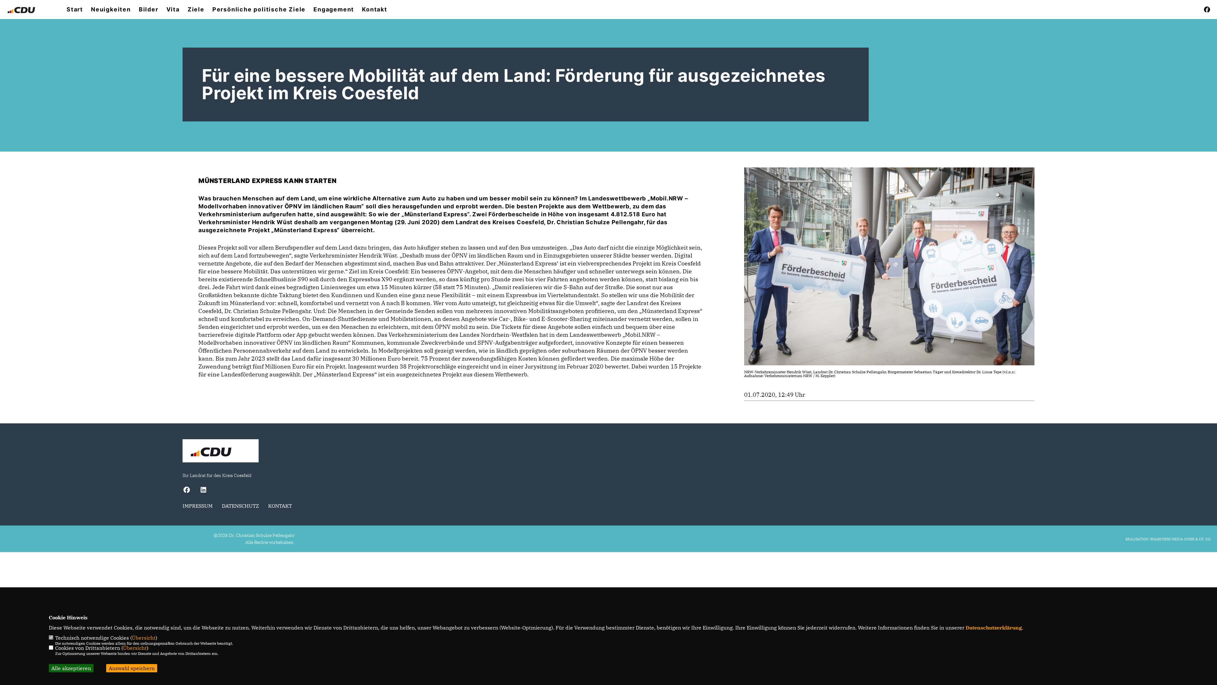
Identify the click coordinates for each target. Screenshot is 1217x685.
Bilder (148, 9)
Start (75, 9)
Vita (173, 9)
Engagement (333, 9)
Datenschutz (240, 506)
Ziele (196, 9)
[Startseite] (220, 452)
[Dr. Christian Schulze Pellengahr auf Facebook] (186, 490)
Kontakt (374, 9)
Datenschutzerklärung (994, 627)
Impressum (198, 506)
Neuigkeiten (111, 9)
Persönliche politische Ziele (259, 9)
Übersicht (144, 638)
